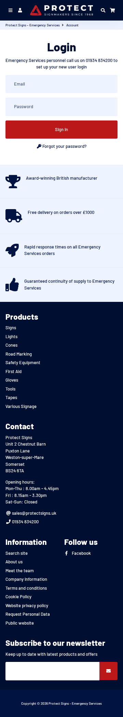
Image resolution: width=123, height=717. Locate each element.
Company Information (26, 579)
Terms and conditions (26, 588)
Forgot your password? (63, 146)
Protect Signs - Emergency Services (32, 25)
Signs (10, 327)
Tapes (11, 397)
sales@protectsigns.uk (33, 513)
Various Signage (21, 406)
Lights (11, 336)
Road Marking (18, 354)
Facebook (81, 553)
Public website (19, 623)
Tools (10, 389)
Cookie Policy (18, 596)
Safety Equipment (22, 362)
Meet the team (19, 570)
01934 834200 (25, 521)
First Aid (13, 371)
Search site (16, 553)
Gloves (11, 380)
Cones (11, 345)
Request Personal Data (27, 614)
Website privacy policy (26, 605)
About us (14, 561)
